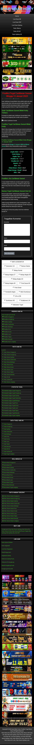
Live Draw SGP (17, 22)
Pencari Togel (24, 531)
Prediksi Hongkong (9, 319)
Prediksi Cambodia (9, 324)
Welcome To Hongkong (8, 562)
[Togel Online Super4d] (17, 56)
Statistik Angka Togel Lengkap (12, 415)
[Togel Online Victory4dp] (17, 593)
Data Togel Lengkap (9, 454)
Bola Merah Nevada (9, 485)
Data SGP (17, 533)
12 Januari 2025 (7, 142)
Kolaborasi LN (25, 300)
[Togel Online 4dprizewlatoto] (17, 639)
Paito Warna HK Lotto (18, 738)
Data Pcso (6, 436)
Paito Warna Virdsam (7, 542)
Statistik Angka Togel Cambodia (12, 398)
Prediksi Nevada (8, 339)
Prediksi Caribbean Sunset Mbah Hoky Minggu (17, 140)
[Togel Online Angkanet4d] (17, 700)
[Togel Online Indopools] (17, 707)
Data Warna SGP (16, 531)
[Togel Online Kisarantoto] (17, 71)
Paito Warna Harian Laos (10, 513)
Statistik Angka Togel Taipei (11, 410)
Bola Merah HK (8, 465)
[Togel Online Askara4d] (17, 616)
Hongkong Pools (6, 529)
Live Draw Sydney (17, 25)
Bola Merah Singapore (10, 462)
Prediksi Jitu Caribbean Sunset (13, 178)
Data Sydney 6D (8, 451)
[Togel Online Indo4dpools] (17, 654)
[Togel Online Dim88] (17, 48)
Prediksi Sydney (8, 322)
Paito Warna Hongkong (10, 354)
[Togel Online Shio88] (17, 715)
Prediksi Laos (7, 334)
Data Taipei (7, 444)
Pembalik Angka (10, 292)
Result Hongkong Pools (8, 565)
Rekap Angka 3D (25, 275)
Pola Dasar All (25, 283)
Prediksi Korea (7, 331)
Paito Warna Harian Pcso (10, 508)
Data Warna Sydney (16, 529)
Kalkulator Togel (18, 305)
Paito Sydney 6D (17, 34)
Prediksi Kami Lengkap (10, 341)
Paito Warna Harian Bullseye (11, 506)
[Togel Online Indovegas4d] (17, 723)
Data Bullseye (7, 434)
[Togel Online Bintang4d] (17, 624)
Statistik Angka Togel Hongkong (12, 393)
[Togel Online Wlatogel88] (17, 631)
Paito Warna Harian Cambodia (11, 503)
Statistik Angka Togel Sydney (11, 395)
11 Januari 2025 (7, 98)
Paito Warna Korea (9, 367)
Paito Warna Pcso (8, 364)
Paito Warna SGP (25, 732)
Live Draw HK (17, 19)
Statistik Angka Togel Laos (11, 408)
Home (17, 16)
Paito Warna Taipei (9, 372)
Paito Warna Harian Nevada (11, 518)
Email (5, 245)
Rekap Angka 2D (17, 279)
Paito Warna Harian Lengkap (11, 521)
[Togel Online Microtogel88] (17, 578)
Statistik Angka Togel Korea (11, 405)
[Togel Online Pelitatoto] (17, 78)
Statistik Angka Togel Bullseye (12, 400)
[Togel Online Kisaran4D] (17, 63)
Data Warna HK (26, 529)
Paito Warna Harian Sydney (11, 501)
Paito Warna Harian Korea (10, 511)
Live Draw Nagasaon (7, 549)
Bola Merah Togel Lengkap (11, 487)
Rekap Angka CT (10, 275)
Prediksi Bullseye (8, 326)
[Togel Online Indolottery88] (17, 692)
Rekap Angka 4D (10, 283)
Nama (5, 238)
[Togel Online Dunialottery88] (17, 677)
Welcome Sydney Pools (8, 558)
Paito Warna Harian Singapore (11, 496)
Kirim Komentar (9, 253)
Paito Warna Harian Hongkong (12, 498)
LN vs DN (18, 296)
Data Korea (7, 439)
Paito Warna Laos (8, 369)
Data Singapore (8, 424)
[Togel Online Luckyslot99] (17, 662)
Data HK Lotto (28, 738)
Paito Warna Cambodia (10, 359)
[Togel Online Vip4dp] (17, 669)
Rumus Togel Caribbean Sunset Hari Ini (16, 191)
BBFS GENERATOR (18, 262)
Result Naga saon (6, 552)
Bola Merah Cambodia (10, 470)
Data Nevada (7, 446)
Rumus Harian (25, 266)
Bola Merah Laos (8, 480)
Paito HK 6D (17, 31)
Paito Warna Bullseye (9, 362)
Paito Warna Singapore (10, 352)
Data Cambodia (8, 431)
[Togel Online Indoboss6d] (17, 586)
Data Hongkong (8, 426)
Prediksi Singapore (9, 317)
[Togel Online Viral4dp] (17, 86)
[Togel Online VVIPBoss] (17, 40)
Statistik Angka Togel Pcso (11, 403)
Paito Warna (17, 28)
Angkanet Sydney (6, 555)
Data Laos (6, 441)
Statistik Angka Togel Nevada (11, 413)
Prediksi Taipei (7, 336)
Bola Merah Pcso (8, 475)
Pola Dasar (17, 287)
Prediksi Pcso (7, 329)
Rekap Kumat (17, 270)
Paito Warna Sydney (9, 357)
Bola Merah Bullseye (9, 472)
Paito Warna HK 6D (6, 531)
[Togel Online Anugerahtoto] (17, 685)
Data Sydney (7, 429)
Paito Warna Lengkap (9, 382)
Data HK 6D (7, 449)
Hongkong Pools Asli (7, 568)
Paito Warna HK (6, 732)
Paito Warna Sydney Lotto (23, 740)
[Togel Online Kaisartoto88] (17, 647)
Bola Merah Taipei (8, 482)
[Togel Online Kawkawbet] (17, 601)
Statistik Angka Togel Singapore (12, 390)
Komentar (16, 98)
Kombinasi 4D (10, 300)
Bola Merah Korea (8, 477)
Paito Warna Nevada (9, 374)
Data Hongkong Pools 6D (8, 314)
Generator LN (10, 266)
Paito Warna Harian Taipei (10, 516)
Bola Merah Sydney (9, 467)
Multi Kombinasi (25, 292)
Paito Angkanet (6, 545)
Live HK (4, 350)
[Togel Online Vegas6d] (17, 609)
